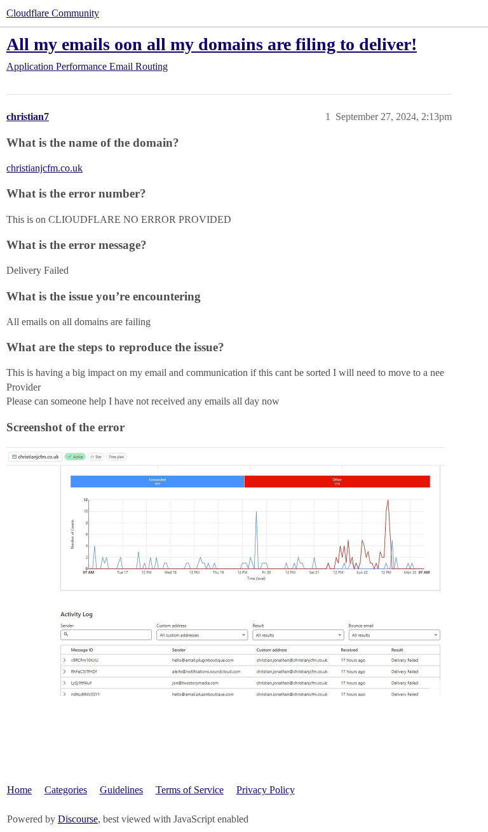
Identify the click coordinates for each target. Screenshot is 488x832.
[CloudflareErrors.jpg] (225, 571)
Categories (65, 789)
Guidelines (121, 789)
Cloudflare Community (52, 13)
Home (19, 789)
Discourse (78, 819)
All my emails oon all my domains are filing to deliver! (211, 44)
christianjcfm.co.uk (44, 168)
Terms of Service (190, 789)
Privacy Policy (265, 789)
